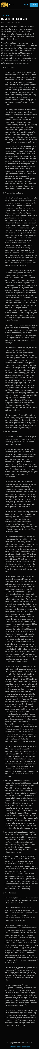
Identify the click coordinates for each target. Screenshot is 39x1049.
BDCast (11, 4)
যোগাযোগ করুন (26, 1047)
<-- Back (6, 15)
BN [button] (25, 5)
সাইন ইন (33, 5)
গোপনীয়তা (12, 1047)
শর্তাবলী (18, 1047)
